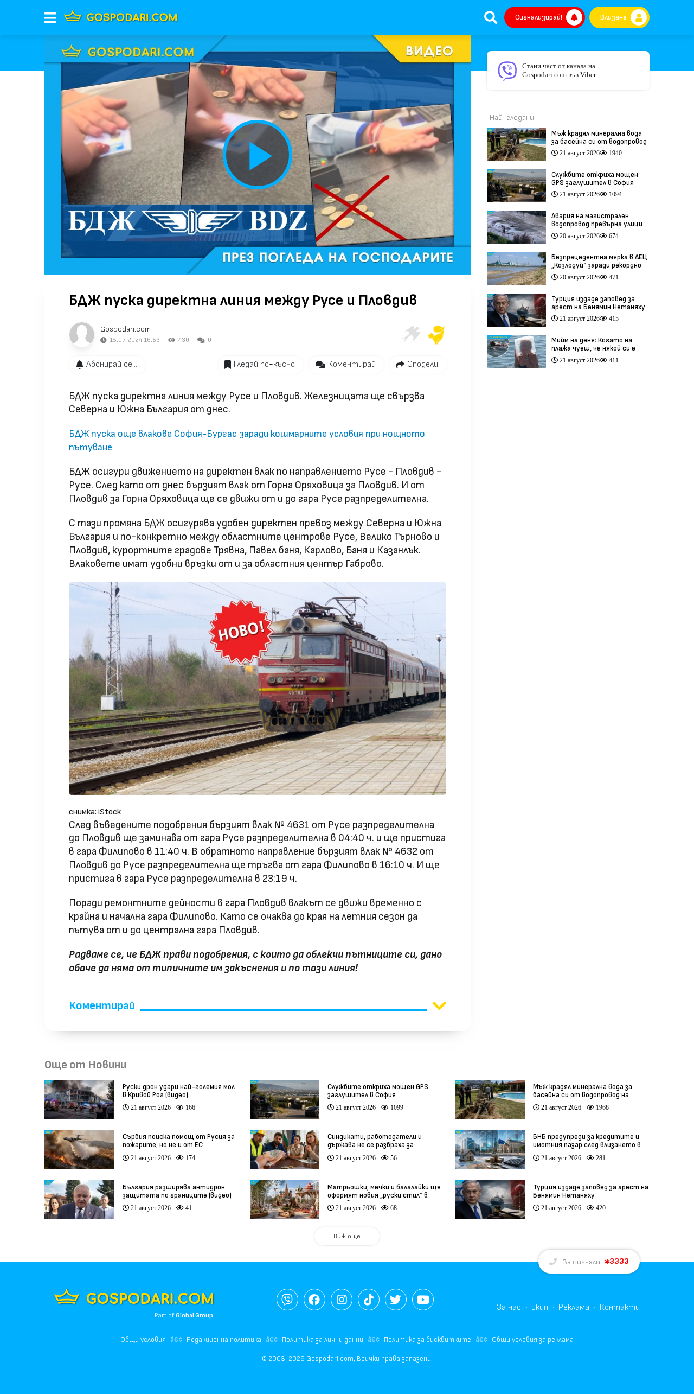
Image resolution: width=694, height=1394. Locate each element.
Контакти (620, 1307)
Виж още (347, 1236)
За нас (509, 1307)
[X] (396, 1299)
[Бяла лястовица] (410, 335)
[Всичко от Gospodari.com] (82, 335)
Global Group (194, 1316)
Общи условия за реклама (533, 1339)
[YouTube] (423, 1299)
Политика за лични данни (322, 1339)
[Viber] (287, 1299)
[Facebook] (314, 1299)
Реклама (573, 1307)
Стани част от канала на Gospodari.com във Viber (559, 70)
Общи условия (143, 1339)
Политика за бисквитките (427, 1339)
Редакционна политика (224, 1339)
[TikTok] (369, 1299)
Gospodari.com (125, 329)
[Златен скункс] (436, 335)
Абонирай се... (111, 364)
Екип (539, 1307)
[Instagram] (341, 1299)
